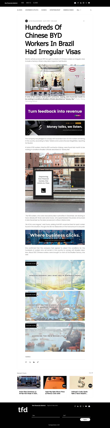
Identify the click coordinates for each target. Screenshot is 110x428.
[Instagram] (83, 3)
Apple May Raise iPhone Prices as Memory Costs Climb (55, 392)
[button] (91, 10)
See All (91, 373)
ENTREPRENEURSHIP (55, 10)
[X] (86, 3)
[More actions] (84, 21)
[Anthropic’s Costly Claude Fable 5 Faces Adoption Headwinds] (81, 382)
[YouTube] (89, 3)
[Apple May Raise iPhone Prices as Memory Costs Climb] (55, 382)
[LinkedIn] (81, 3)
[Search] (92, 3)
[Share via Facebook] (26, 362)
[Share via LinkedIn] (34, 362)
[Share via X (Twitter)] (30, 362)
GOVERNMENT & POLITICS (31, 10)
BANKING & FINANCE (68, 10)
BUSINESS (44, 10)
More (78, 10)
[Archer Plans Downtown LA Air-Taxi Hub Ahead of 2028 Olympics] (29, 382)
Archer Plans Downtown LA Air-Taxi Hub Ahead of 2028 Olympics (28, 392)
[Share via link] (38, 362)
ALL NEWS (19, 10)
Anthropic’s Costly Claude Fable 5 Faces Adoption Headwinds (79, 392)
